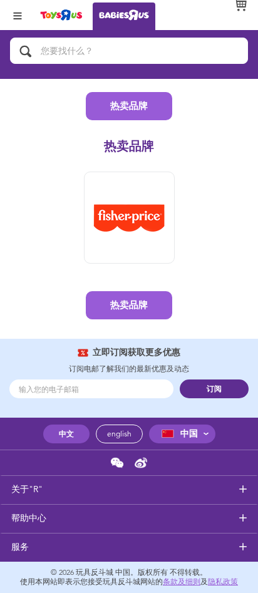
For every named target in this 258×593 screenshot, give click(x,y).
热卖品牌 (129, 105)
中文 (66, 434)
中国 (189, 433)
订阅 (214, 388)
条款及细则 (181, 581)
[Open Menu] (17, 15)
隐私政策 (223, 581)
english (119, 434)
